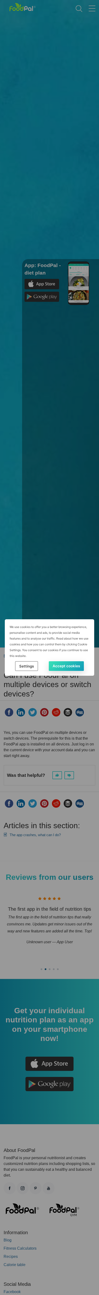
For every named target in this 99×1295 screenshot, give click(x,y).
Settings (26, 666)
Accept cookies (66, 666)
